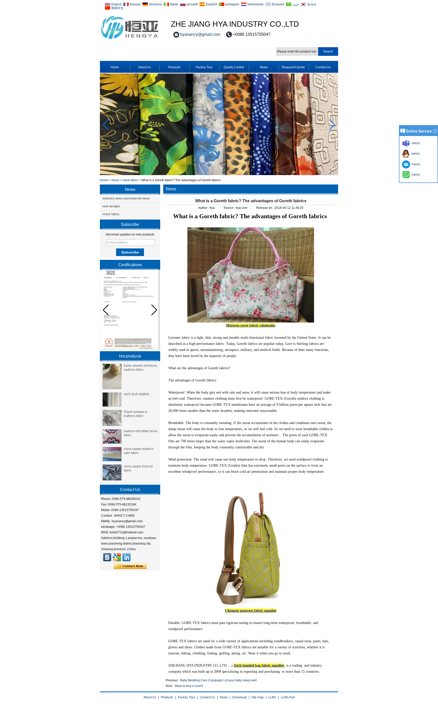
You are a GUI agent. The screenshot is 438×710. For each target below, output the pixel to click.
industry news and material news (126, 198)
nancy (414, 153)
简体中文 (117, 8)
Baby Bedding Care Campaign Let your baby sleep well (218, 680)
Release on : (265, 208)
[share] (117, 557)
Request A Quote (293, 67)
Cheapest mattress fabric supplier (251, 611)
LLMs (272, 697)
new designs (111, 206)
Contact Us (323, 67)
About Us (144, 67)
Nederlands (255, 4)
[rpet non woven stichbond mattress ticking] (219, 174)
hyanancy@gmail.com (200, 34)
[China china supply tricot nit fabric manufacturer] (112, 472)
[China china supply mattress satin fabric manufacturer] (112, 454)
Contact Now (130, 566)
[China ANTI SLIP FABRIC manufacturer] (112, 399)
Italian (174, 4)
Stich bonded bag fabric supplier (259, 665)
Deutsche (155, 4)
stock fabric (130, 180)
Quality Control (234, 67)
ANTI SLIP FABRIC (137, 394)
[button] (332, 124)
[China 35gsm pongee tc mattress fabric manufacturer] (112, 418)
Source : (230, 208)
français (135, 4)
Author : (204, 208)
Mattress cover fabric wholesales (250, 325)
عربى (295, 4)
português (232, 4)
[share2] (126, 557)
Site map (257, 697)
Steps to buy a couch (188, 686)
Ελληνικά (278, 4)
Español (211, 4)
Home (115, 67)
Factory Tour (204, 67)
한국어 (311, 4)
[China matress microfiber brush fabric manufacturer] (112, 436)
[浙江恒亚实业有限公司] (107, 557)
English (116, 4)
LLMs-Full (288, 697)
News (264, 67)
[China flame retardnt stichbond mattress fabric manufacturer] (112, 376)
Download (239, 697)
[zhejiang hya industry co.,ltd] (129, 39)
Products (174, 67)
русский (192, 4)
